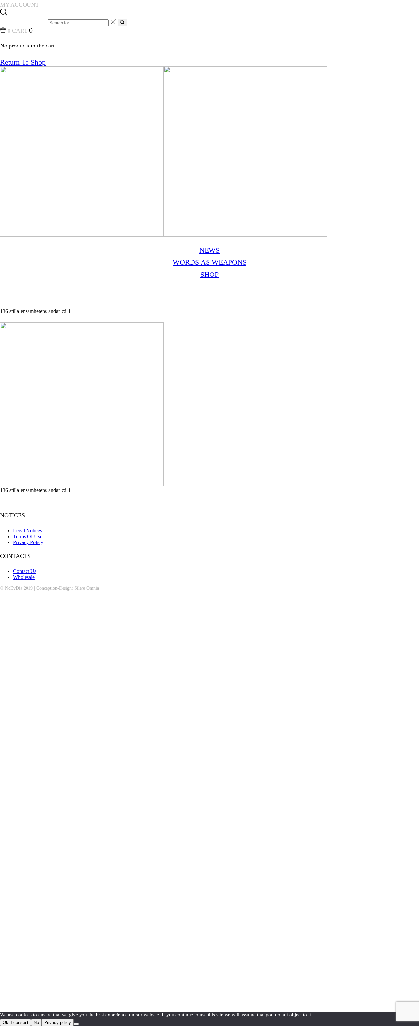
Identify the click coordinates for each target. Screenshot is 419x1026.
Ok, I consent (15, 1022)
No (36, 1022)
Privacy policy (57, 1022)
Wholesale (24, 577)
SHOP (209, 274)
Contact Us (24, 571)
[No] (76, 1024)
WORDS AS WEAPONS (209, 262)
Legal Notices (27, 530)
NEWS (209, 250)
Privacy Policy (28, 542)
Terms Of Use (27, 536)
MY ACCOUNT (19, 4)
